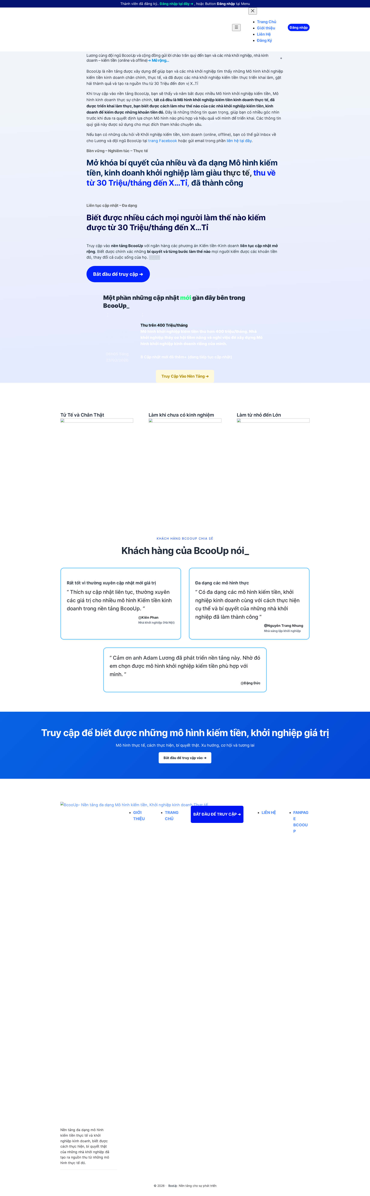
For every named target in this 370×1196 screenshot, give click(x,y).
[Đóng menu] (252, 11)
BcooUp (172, 1185)
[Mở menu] (236, 27)
